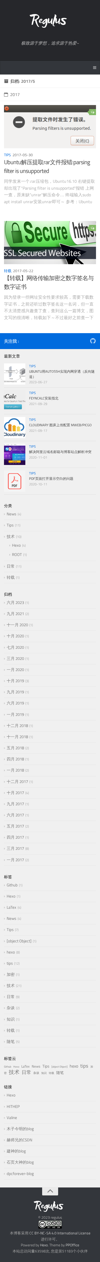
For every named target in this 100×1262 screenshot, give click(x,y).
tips (10, 963)
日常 (11, 566)
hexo (11, 952)
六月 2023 (15, 602)
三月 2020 (15, 658)
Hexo (16, 545)
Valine (12, 1118)
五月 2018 (15, 748)
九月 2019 (15, 692)
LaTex (11, 907)
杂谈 (11, 1008)
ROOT (17, 554)
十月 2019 (15, 681)
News (11, 514)
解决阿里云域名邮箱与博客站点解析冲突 (60, 451)
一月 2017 (15, 860)
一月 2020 (15, 670)
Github (12, 885)
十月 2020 (15, 636)
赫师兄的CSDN (19, 1140)
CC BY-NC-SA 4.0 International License (59, 1233)
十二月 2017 (17, 781)
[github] (93, 342)
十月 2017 (15, 793)
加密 (11, 974)
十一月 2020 (17, 625)
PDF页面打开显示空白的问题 (51, 478)
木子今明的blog (20, 1129)
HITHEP (13, 1106)
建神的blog (16, 1151)
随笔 (11, 1041)
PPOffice (72, 1245)
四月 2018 (15, 759)
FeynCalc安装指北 (43, 398)
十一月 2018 (17, 737)
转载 (7, 270)
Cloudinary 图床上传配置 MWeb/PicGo (60, 425)
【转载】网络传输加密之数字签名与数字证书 (49, 282)
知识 (11, 1019)
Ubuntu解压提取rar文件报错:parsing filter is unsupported (47, 166)
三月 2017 (15, 848)
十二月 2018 (17, 726)
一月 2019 (15, 714)
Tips (7, 155)
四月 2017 (15, 837)
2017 (15, 94)
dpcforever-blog (20, 1173)
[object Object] (19, 941)
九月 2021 (15, 614)
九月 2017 (15, 804)
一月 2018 (15, 770)
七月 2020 (15, 647)
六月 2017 (15, 815)
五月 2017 (15, 826)
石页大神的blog (20, 1162)
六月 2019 (15, 703)
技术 (11, 536)
